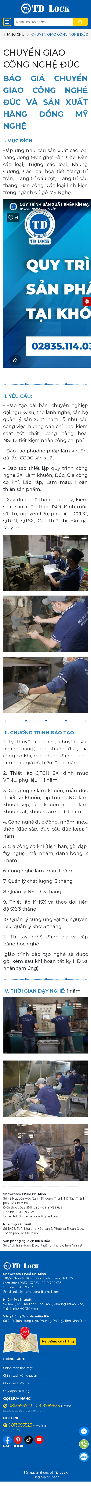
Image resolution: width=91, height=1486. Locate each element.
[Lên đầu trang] (82, 1471)
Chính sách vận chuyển (20, 1376)
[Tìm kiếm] (80, 22)
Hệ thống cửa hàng (58, 1341)
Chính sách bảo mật (18, 1368)
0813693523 (20, 1405)
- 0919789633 (47, 1405)
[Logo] (45, 8)
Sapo (55, 1477)
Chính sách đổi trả (16, 1383)
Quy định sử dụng (16, 1391)
